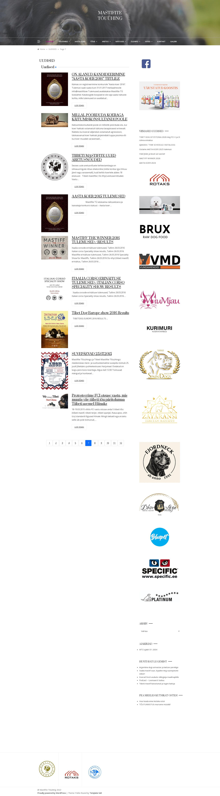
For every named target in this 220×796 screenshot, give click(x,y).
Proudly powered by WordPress (51, 793)
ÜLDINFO (134, 41)
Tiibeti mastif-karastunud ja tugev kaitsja (157, 683)
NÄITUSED (120, 41)
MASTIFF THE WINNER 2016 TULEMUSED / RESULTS (96, 240)
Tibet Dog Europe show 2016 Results (100, 313)
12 (121, 443)
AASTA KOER (80, 41)
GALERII (173, 41)
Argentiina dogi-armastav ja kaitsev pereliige (158, 667)
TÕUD (92, 41)
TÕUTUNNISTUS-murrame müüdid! (154, 704)
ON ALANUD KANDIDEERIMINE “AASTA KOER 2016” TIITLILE (98, 76)
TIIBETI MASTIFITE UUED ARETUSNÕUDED (94, 157)
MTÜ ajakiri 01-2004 (148, 649)
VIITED (147, 41)
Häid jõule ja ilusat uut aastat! (152, 154)
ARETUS (105, 41)
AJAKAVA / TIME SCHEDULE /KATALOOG (157, 145)
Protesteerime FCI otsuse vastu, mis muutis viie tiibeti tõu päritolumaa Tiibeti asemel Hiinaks (99, 399)
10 (108, 443)
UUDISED (50, 41)
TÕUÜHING (63, 41)
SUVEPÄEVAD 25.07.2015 (92, 354)
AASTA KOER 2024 (147, 163)
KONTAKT (161, 41)
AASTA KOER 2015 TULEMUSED (98, 196)
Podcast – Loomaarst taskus (151, 680)
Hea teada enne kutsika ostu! (152, 701)
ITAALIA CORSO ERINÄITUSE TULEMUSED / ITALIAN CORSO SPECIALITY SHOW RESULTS (98, 282)
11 (114, 443)
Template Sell (96, 793)
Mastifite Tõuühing (110, 15)
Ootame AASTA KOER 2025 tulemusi (155, 149)
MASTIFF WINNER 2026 (149, 158)
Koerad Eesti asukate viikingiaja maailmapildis (159, 677)
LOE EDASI (79, 105)
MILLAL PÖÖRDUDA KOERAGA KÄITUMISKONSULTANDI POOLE (99, 117)
